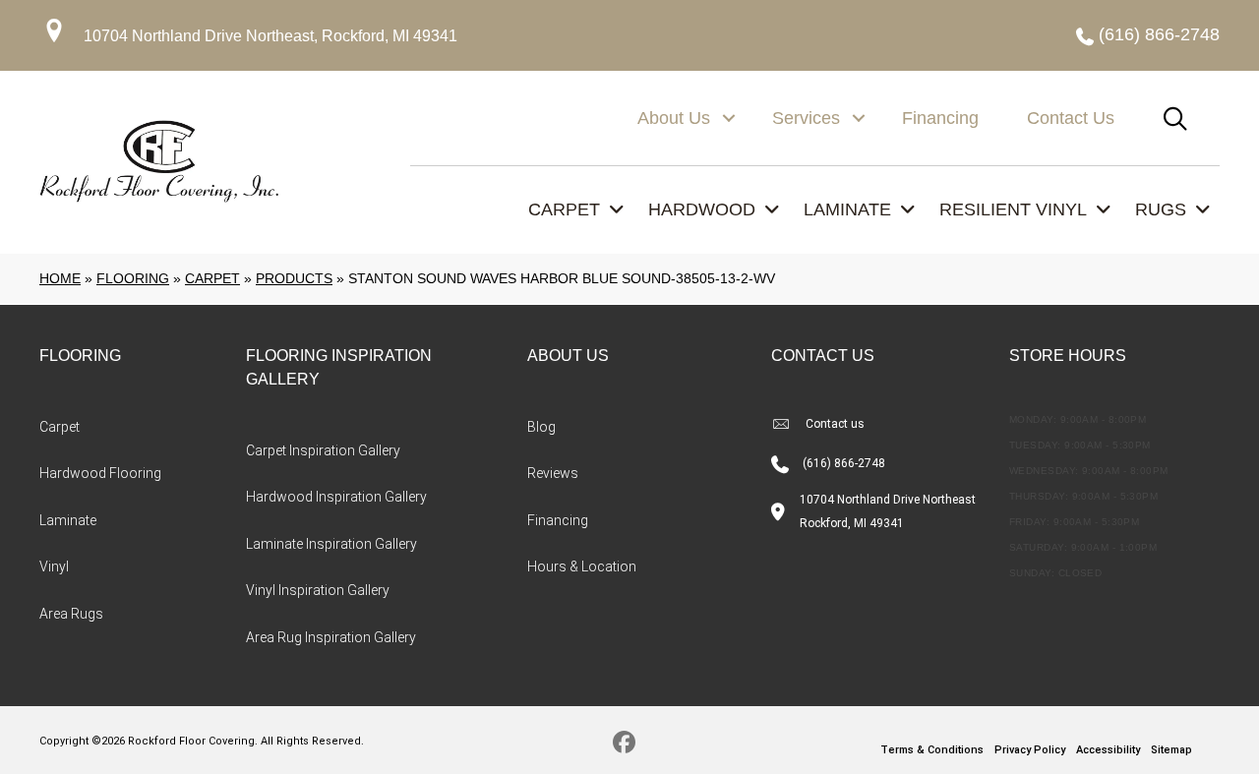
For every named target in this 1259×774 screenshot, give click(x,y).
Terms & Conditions (932, 750)
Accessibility (1108, 750)
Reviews (552, 473)
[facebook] (625, 745)
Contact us (835, 424)
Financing (940, 118)
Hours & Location (581, 566)
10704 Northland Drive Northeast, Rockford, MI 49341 (270, 36)
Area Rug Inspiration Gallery (331, 637)
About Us (673, 118)
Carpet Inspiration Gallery (323, 450)
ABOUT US (568, 355)
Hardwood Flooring (100, 473)
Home (60, 278)
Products (294, 278)
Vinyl (54, 566)
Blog (541, 427)
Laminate (67, 520)
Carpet (212, 278)
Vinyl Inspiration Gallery (318, 590)
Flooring (132, 278)
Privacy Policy (1029, 750)
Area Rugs (71, 614)
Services (806, 118)
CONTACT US (822, 355)
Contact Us (1070, 118)
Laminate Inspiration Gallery (331, 544)
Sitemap (1171, 750)
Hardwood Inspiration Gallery (336, 497)
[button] (729, 118)
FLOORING (80, 355)
